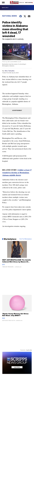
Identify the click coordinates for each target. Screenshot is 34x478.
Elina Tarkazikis (9, 71)
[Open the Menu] (3, 2)
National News (9, 16)
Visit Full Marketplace (25, 239)
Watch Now (28, 2)
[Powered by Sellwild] (29, 350)
